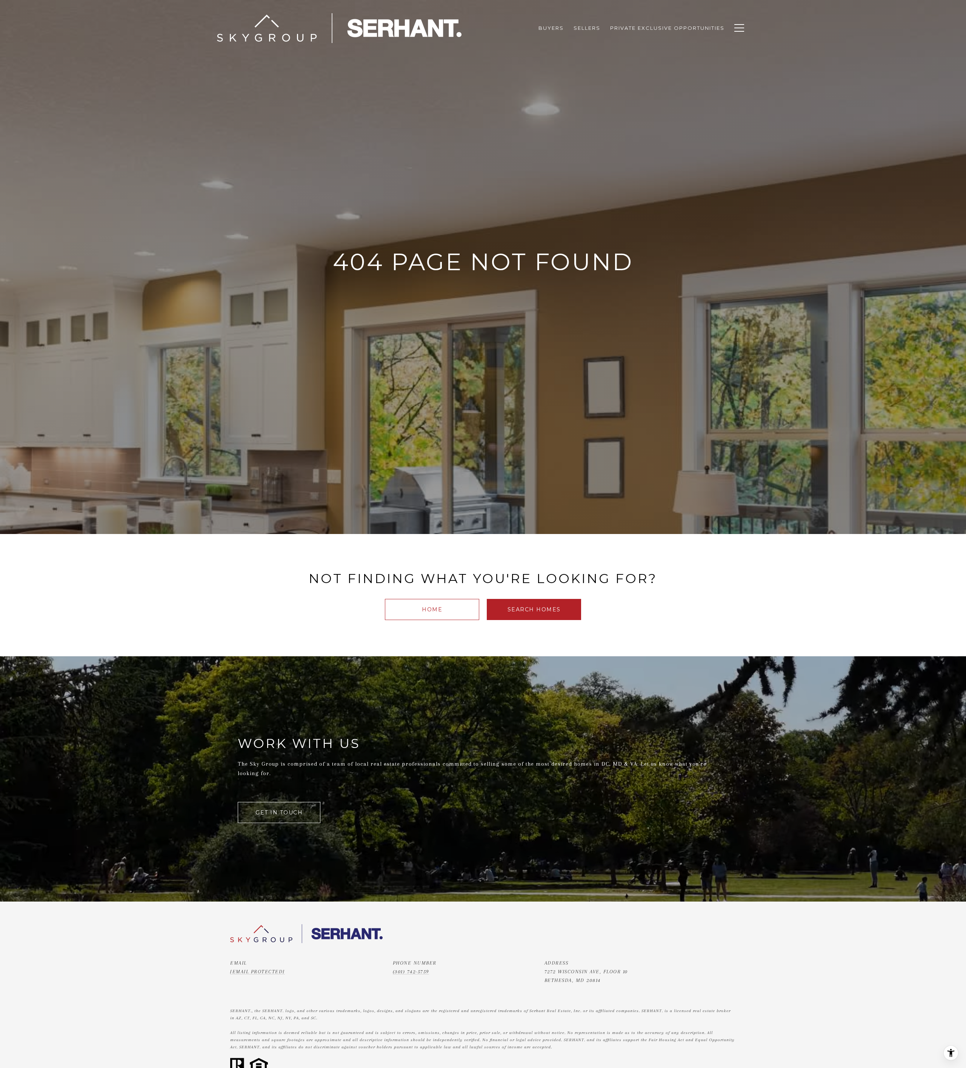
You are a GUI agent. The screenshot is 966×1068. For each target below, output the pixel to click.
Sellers (587, 28)
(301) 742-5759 (411, 971)
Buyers (551, 28)
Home (432, 609)
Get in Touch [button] (279, 812)
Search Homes (534, 609)
